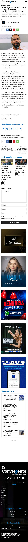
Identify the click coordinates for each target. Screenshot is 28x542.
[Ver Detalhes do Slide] (13, 271)
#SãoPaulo (16, 137)
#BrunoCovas (8, 135)
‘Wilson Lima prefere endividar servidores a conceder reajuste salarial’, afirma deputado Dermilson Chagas (21, 151)
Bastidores (4, 5)
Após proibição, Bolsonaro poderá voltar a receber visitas (20, 169)
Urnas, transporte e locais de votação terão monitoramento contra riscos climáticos (10, 432)
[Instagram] (7, 129)
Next (24, 271)
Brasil (8, 5)
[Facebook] (7, 30)
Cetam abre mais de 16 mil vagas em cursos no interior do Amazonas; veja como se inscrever (10, 397)
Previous (3, 271)
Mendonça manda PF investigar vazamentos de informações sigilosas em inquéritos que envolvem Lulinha (6, 174)
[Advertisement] (13, 450)
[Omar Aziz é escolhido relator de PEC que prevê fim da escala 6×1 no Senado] (21, 416)
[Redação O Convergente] (3, 22)
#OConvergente (5, 137)
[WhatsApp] (17, 30)
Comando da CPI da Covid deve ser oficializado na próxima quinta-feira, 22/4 (7, 149)
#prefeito (11, 137)
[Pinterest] (14, 30)
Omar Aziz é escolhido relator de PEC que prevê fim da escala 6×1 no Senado (10, 415)
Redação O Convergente (12, 22)
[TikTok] (11, 129)
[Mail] (11, 478)
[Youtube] (19, 129)
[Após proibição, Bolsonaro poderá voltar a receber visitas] (21, 162)
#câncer (13, 135)
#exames (18, 135)
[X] (10, 30)
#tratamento (21, 137)
